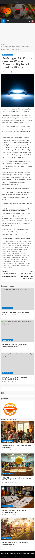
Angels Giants (18, 241)
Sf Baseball (21, 263)
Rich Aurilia (22, 261)
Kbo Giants (24, 257)
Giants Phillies (25, 255)
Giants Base (14, 249)
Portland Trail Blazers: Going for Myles (15, 312)
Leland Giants (6, 259)
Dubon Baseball (7, 245)
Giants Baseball (7, 54)
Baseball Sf (15, 243)
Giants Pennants (16, 255)
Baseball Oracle (7, 243)
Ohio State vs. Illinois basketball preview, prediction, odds (26, 274)
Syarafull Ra (7, 72)
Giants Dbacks (22, 251)
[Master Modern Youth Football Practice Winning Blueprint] (17, 529)
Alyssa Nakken (9, 241)
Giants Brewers (13, 251)
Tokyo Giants (6, 265)
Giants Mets (15, 253)
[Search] (29, 21)
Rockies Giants (7, 263)
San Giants (15, 263)
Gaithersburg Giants (8, 247)
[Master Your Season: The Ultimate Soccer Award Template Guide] (17, 497)
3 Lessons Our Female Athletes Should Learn (9, 273)
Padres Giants (23, 259)
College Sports (7, 441)
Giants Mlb (23, 253)
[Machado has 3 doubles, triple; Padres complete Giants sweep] (17, 331)
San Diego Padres (7, 120)
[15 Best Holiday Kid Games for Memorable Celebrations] (17, 432)
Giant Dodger (18, 247)
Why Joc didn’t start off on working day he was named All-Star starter (16, 209)
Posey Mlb (15, 261)
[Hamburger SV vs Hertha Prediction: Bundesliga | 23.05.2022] (17, 364)
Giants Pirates (6, 257)
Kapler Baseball (16, 257)
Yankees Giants (15, 265)
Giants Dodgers (7, 253)
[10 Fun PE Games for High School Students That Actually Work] (17, 464)
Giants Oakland (7, 255)
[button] (7, 21)
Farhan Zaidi (15, 245)
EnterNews (26, 553)
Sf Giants (28, 263)
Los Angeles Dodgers (18, 129)
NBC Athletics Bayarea (22, 111)
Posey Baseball (7, 261)
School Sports (7, 473)
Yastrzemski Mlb (25, 265)
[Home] (3, 21)
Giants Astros (6, 249)
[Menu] (7, 21)
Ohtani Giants (15, 259)
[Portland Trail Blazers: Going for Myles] (17, 299)
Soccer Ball (6, 538)
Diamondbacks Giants (25, 243)
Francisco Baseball (25, 245)
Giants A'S (26, 247)
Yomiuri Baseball (7, 267)
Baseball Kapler (27, 241)
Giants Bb (5, 251)
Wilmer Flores (24, 120)
